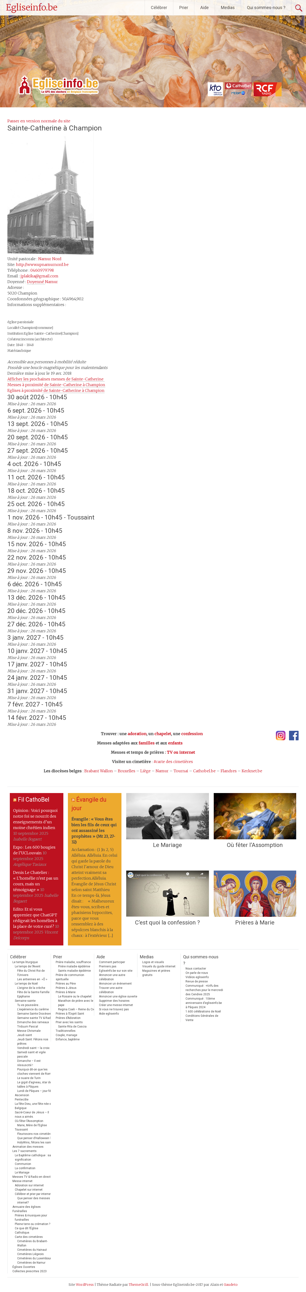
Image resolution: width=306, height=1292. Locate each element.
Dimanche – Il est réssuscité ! (29, 1063)
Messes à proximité (56, 384)
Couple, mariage (66, 1035)
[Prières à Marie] (255, 894)
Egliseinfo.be (31, 7)
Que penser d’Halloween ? (34, 1138)
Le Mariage (167, 845)
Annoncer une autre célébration (112, 977)
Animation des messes (28, 1146)
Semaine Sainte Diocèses (34, 1013)
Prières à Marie (254, 922)
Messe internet (22, 1181)
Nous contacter (196, 968)
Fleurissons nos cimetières (35, 1134)
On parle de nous (197, 973)
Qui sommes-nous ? (266, 7)
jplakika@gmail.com (39, 276)
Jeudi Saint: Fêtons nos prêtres (32, 1041)
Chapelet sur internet (29, 1189)
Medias (228, 7)
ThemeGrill (138, 1284)
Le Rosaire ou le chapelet (75, 996)
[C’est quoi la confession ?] (167, 894)
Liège (145, 770)
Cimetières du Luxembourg (35, 1258)
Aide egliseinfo (109, 1013)
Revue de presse (197, 981)
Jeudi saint (24, 1035)
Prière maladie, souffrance (73, 962)
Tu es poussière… (28, 1005)
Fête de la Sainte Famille (33, 992)
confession (192, 733)
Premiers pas (107, 966)
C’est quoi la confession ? (167, 922)
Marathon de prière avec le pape (75, 1003)
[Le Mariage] (167, 816)
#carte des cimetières (173, 761)
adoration (137, 733)
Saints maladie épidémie (74, 970)
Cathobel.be (204, 770)
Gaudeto (231, 1284)
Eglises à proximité (55, 390)
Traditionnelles (66, 1031)
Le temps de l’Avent (27, 966)
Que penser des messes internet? (33, 1200)
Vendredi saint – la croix (33, 1048)
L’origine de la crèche (31, 988)
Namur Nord (49, 258)
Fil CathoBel (33, 799)
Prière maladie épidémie (74, 966)
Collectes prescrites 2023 (29, 1271)
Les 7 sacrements (24, 1151)
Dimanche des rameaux (33, 1022)
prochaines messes (55, 379)
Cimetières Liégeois (30, 1254)
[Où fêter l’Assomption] (255, 816)
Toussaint (21, 1129)
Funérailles (19, 1211)
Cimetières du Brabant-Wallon (32, 1243)
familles (147, 743)
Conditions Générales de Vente (202, 1018)
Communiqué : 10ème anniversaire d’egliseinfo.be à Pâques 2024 (204, 1003)
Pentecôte (21, 1099)
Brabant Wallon (98, 770)
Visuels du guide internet (158, 966)
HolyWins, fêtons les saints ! (36, 1142)
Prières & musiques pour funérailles (31, 1217)
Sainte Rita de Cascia (72, 1026)
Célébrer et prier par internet (33, 1194)
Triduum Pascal (27, 1026)
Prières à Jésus (66, 988)
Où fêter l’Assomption (255, 845)
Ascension (22, 1095)
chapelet (162, 733)
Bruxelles (126, 770)
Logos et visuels (153, 962)
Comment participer (112, 962)
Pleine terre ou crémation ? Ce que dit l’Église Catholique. (32, 1228)
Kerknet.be (252, 770)
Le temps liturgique (25, 962)
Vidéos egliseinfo (197, 977)
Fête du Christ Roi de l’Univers (31, 973)
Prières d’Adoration (68, 1018)
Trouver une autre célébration (110, 990)
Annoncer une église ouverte (118, 996)
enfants (175, 743)
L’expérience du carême (33, 1009)
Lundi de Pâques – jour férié (35, 1091)
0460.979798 (42, 270)
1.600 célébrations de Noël (203, 1011)
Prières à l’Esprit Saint (70, 1013)
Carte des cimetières (29, 1237)
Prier (183, 7)
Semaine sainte (25, 1000)
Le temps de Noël (26, 983)
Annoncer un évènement (115, 983)
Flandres (229, 770)
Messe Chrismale (29, 1031)
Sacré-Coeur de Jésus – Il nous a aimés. (32, 1114)
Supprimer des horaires (114, 1000)
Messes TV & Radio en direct (31, 1176)
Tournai (181, 770)
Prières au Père (66, 983)
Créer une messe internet (116, 1005)
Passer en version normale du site (38, 121)
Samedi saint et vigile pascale (31, 1054)
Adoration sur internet (29, 1185)
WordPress (85, 1284)
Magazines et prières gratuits (156, 973)
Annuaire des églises (26, 1207)
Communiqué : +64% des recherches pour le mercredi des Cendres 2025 (204, 990)
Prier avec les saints (69, 1022)
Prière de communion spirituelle (70, 977)
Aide (204, 7)
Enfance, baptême (68, 1039)
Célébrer (159, 7)
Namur (162, 770)
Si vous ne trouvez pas (114, 1009)
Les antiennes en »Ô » (32, 979)
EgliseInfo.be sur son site (115, 970)
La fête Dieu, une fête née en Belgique (34, 1106)
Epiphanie (23, 996)
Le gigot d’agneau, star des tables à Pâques (35, 1084)
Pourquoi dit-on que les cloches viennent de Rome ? (36, 1071)
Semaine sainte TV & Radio (35, 1018)
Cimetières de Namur (31, 1262)
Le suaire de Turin (29, 1078)
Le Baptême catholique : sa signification (33, 1157)
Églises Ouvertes (23, 1267)
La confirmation (25, 1168)
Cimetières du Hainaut (32, 1249)
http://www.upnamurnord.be (42, 264)
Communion (23, 1164)
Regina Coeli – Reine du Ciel (77, 1009)
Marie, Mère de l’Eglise (32, 1125)
